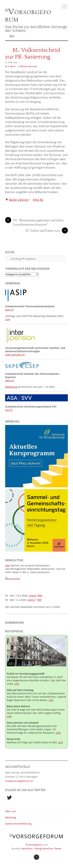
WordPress (27, 848)
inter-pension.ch (15, 354)
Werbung (10, 817)
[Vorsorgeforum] (28, 19)
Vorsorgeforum (35, 844)
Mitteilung (11, 386)
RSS (12, 36)
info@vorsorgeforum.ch (19, 781)
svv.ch (8, 410)
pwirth (11, 66)
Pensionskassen (28, 66)
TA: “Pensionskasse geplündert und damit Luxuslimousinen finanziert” (35, 222)
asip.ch (9, 309)
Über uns (10, 811)
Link (7, 319)
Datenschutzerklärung (18, 823)
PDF (40, 595)
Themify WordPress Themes (48, 848)
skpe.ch (9, 380)
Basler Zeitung (18, 200)
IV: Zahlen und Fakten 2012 (46, 231)
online (32, 595)
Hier (7, 565)
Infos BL (38, 200)
